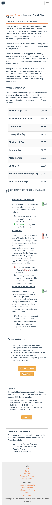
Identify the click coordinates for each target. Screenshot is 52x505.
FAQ (27, 471)
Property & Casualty (27, 485)
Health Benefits (27, 487)
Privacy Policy (26, 478)
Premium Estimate (27, 368)
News (27, 468)
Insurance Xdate (13, 14)
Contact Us (27, 473)
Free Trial (27, 417)
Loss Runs (27, 495)
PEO (27, 492)
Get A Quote (27, 374)
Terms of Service (27, 476)
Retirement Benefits (27, 490)
